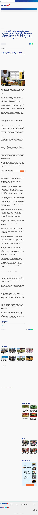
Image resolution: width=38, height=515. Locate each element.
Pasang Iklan (35, 505)
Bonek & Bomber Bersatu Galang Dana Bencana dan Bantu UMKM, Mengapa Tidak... (33, 418)
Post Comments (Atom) (9, 387)
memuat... (3, 322)
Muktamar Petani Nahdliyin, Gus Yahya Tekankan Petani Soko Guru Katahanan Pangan (27, 472)
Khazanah (11, 505)
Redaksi (34, 504)
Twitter (6, 508)
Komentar (3, 329)
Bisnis (11, 504)
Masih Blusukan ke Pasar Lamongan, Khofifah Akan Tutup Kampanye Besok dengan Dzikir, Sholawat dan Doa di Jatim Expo (33, 453)
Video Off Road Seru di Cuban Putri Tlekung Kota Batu (25, 410)
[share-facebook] (29, 44)
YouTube (8, 508)
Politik (23, 438)
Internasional (23, 504)
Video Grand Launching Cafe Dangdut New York (25, 418)
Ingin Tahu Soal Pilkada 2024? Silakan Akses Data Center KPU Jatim (25, 453)
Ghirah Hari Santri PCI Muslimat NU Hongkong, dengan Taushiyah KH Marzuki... (33, 410)
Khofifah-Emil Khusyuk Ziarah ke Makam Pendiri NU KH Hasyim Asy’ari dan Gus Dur (33, 445)
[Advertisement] (20, 9)
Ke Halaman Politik (29, 456)
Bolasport (17, 504)
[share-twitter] (30, 44)
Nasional (17, 505)
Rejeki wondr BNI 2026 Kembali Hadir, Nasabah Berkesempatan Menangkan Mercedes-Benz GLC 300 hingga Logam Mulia (27, 468)
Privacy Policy (35, 509)
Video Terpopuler (26, 403)
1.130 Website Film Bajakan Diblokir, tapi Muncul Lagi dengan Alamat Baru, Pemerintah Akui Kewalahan (27, 481)
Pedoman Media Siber (35, 510)
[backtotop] (19, 501)
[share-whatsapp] (32, 44)
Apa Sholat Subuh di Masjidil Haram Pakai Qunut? (27, 464)
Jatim (2, 325)
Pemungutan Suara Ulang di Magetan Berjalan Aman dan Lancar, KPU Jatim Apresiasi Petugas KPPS (25, 445)
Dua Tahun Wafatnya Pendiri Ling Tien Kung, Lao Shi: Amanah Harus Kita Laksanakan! (27, 476)
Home (3, 1)
